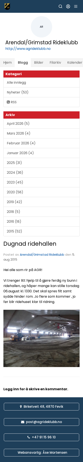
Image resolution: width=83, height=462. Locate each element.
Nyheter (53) (18, 92)
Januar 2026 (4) (20, 153)
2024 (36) (15, 172)
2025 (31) (14, 162)
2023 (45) (15, 182)
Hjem (7, 62)
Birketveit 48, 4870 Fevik (43, 406)
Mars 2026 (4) (18, 133)
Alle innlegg (16, 82)
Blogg (23, 62)
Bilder (38, 62)
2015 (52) (14, 231)
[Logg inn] (68, 6)
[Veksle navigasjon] (76, 6)
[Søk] (60, 6)
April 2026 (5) (18, 123)
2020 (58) (15, 192)
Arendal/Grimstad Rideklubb (42, 254)
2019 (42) (14, 201)
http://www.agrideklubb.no (28, 48)
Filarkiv (55, 62)
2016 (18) (14, 221)
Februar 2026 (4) (21, 143)
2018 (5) (13, 211)
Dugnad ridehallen (29, 244)
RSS (13, 102)
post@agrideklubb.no (44, 422)
